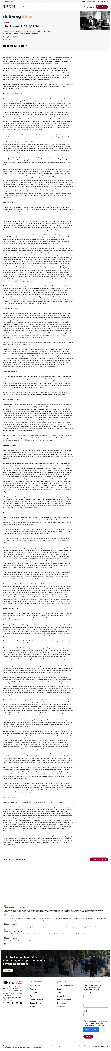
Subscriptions (91, 1)
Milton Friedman (9, 40)
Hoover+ (50, 6)
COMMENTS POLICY (99, 859)
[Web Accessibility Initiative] (8, 1)
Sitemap (102, 1046)
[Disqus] (55, 883)
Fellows (25, 6)
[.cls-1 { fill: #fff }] (15, 46)
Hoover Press (61, 1003)
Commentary (34, 992)
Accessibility (61, 1006)
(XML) (106, 1046)
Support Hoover (101, 7)
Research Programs (102, 1)
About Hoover (35, 985)
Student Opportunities (65, 985)
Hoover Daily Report (64, 999)
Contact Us (61, 996)
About (19, 6)
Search (32, 1006)
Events (83, 1)
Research (33, 989)
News (59, 989)
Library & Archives (41, 6)
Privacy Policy (95, 1046)
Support (8, 970)
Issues (31, 6)
